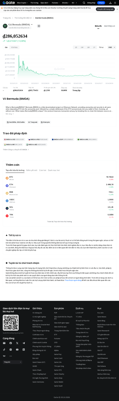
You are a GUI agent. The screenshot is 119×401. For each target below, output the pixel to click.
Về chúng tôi (37, 313)
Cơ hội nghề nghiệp (39, 317)
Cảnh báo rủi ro (38, 335)
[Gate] (9, 2)
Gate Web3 (58, 382)
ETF (55, 335)
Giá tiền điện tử (102, 346)
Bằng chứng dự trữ (39, 350)
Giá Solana (101, 366)
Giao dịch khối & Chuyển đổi (63, 318)
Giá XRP (100, 362)
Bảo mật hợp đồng (82, 340)
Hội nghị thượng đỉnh (40, 378)
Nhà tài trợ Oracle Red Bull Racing (41, 326)
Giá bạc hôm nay (103, 374)
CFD (55, 342)
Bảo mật (35, 358)
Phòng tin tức (38, 321)
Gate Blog (101, 321)
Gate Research (103, 331)
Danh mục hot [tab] (54, 170)
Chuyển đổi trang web (105, 9)
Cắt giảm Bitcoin (103, 335)
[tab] (98, 26)
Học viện (100, 313)
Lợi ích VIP (79, 313)
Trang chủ (7, 18)
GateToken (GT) (39, 362)
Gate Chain (37, 370)
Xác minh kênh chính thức (83, 351)
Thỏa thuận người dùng (73, 280)
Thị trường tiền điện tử (23, 18)
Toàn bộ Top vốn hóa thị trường (59, 222)
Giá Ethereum (102, 358)
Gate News (101, 317)
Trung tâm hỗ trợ (82, 332)
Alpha (56, 350)
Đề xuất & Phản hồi (82, 321)
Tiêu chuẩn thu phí (82, 329)
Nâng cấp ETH (102, 339)
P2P (55, 313)
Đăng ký (101, 3)
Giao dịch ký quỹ (60, 327)
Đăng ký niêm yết (82, 336)
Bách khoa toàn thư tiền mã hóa (106, 326)
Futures (57, 339)
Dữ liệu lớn (101, 342)
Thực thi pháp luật (39, 374)
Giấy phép (36, 354)
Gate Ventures (38, 382)
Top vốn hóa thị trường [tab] (15, 170)
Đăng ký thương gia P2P (85, 356)
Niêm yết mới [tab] (31, 170)
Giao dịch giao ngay (61, 323)
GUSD (35, 366)
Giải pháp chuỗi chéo (83, 368)
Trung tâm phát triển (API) (83, 345)
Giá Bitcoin (101, 354)
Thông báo (80, 325)
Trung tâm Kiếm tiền (61, 331)
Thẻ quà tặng (59, 366)
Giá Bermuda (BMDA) (44, 18)
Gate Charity (59, 374)
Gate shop (58, 378)
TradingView (81, 364)
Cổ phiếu (57, 346)
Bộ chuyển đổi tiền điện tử (106, 378)
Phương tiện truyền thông (42, 346)
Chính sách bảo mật (40, 339)
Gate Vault (58, 386)
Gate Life (57, 362)
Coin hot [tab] (42, 170)
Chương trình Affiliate (84, 360)
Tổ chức (79, 317)
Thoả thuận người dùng (41, 331)
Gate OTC (58, 370)
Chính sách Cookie (40, 342)
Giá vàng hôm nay (104, 370)
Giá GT (100, 350)
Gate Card (58, 358)
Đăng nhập (91, 3)
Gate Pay (57, 354)
